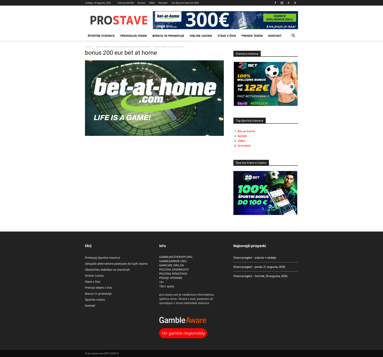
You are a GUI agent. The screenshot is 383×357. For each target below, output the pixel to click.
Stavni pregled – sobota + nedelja (254, 257)
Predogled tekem (133, 36)
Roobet (141, 2)
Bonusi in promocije (168, 36)
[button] (293, 36)
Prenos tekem (252, 36)
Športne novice (95, 299)
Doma (88, 46)
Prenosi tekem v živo (98, 287)
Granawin (244, 145)
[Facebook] (275, 3)
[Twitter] (295, 3)
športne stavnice (101, 36)
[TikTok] (288, 3)
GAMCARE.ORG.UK (171, 265)
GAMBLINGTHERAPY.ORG (175, 257)
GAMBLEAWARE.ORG (173, 261)
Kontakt (274, 36)
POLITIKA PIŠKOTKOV (173, 273)
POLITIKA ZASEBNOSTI (174, 269)
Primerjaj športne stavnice (102, 258)
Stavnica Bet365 (126, 2)
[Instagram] (282, 3)
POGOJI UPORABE (170, 278)
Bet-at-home (246, 131)
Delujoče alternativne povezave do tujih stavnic (116, 264)
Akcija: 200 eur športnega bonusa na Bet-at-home (123, 46)
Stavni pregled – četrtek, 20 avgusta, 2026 (260, 276)
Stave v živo (227, 36)
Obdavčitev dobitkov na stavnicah (107, 269)
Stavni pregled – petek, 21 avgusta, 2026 (259, 266)
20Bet (152, 2)
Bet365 (242, 136)
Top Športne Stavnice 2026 (185, 2)
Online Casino (201, 36)
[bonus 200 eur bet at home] (154, 134)
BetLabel (163, 2)
